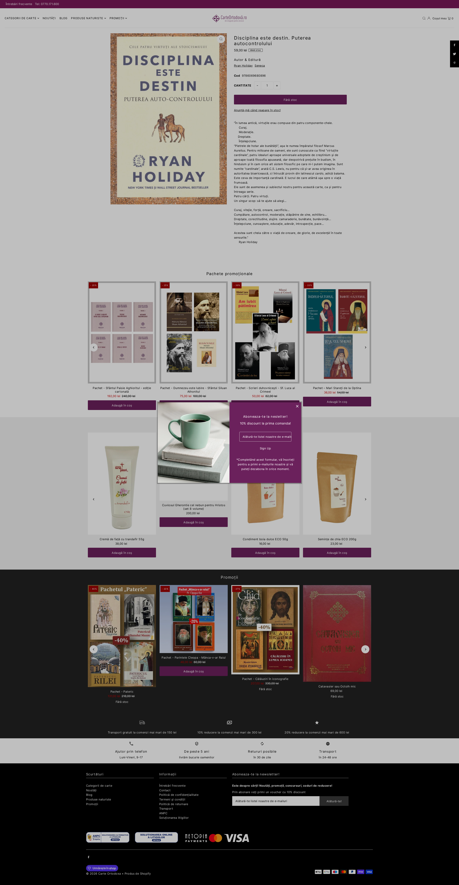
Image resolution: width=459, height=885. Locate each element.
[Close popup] (297, 406)
